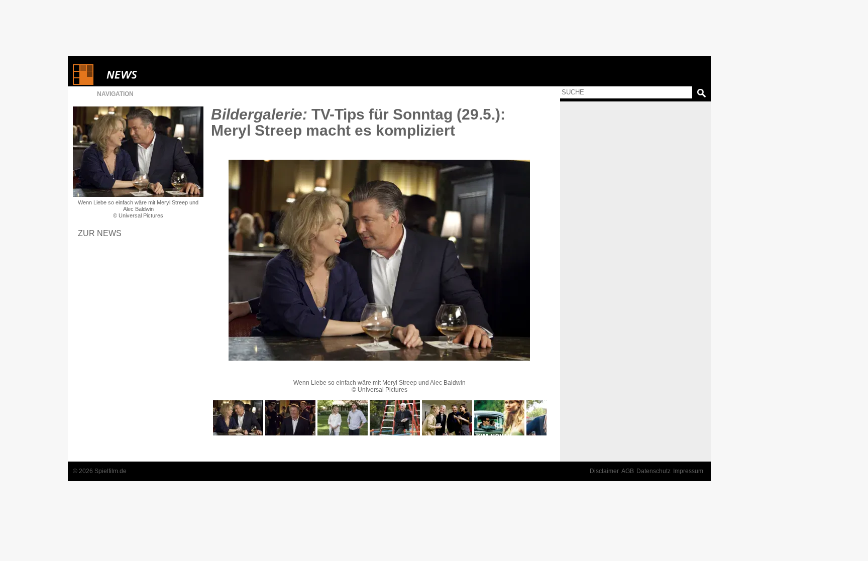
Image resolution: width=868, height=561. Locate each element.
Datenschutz (653, 471)
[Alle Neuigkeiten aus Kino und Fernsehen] (158, 74)
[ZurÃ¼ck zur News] (138, 151)
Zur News (100, 233)
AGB (627, 471)
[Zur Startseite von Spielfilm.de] (83, 82)
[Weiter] (379, 260)
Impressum (688, 471)
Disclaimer (604, 471)
